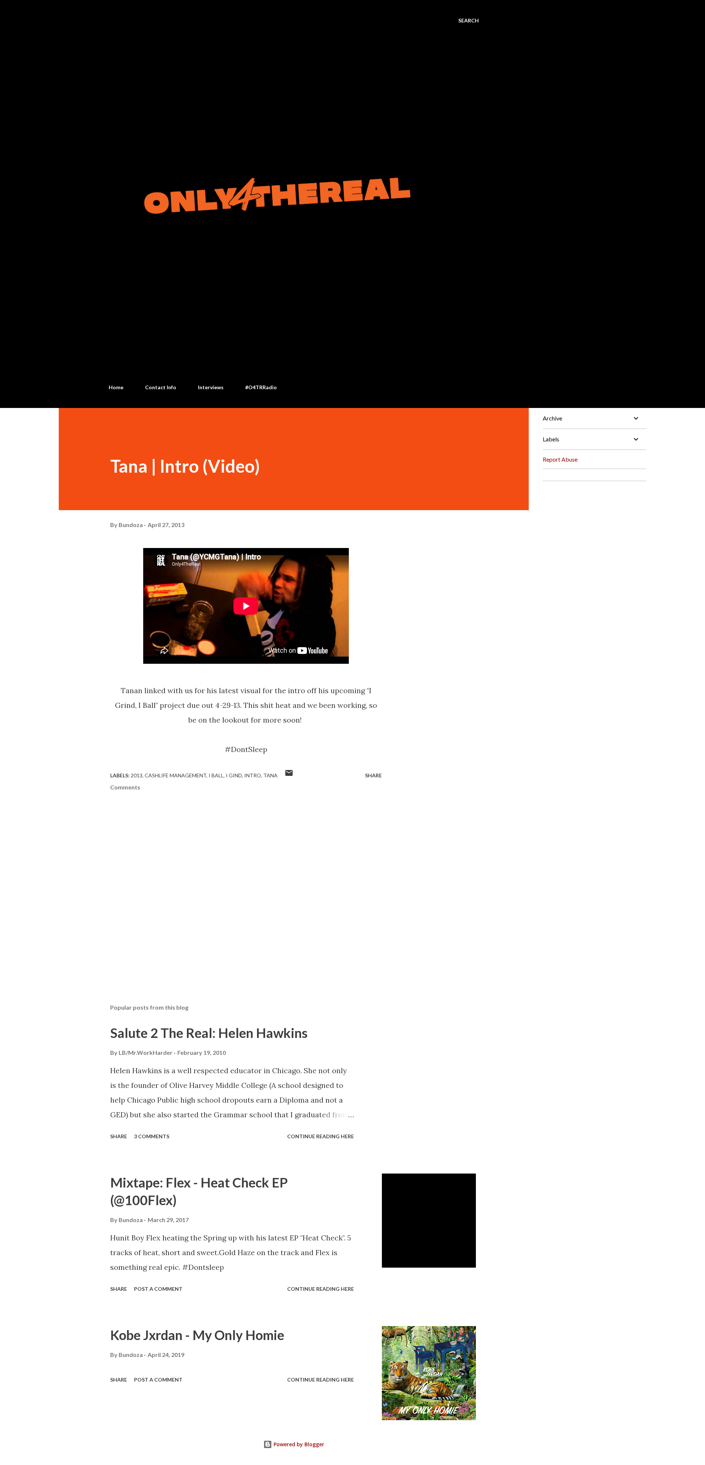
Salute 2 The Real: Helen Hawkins (209, 1033)
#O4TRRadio (261, 387)
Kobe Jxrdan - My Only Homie (197, 1335)
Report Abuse (560, 459)
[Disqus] (591, 579)
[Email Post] (289, 775)
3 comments (151, 1136)
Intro (252, 775)
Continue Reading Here (320, 1136)
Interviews (211, 387)
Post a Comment (158, 1289)
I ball (216, 775)
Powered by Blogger (298, 1444)
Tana (270, 775)
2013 (136, 775)
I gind (234, 775)
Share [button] (373, 775)
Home (116, 387)
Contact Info (160, 387)
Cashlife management (175, 775)
